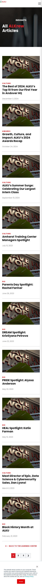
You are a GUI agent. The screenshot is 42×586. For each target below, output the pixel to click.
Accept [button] (21, 581)
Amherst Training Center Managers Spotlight (19, 238)
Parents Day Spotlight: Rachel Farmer (17, 286)
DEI (3, 281)
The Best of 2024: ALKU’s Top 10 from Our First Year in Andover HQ (19, 90)
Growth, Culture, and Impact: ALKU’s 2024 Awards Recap (16, 138)
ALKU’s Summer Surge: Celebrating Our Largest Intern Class (18, 189)
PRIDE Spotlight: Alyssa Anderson (18, 382)
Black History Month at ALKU (17, 528)
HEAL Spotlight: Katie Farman (16, 429)
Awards (6, 131)
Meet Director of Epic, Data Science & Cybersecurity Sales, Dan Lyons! (20, 479)
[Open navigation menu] (39, 3)
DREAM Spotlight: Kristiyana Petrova (15, 334)
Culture (6, 83)
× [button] (37, 566)
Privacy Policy (29, 576)
